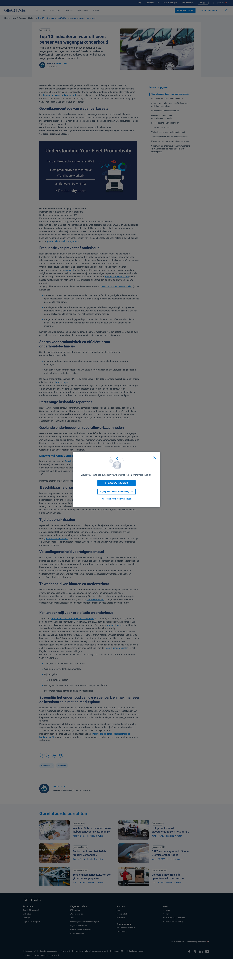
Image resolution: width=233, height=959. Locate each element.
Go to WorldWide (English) (116, 483)
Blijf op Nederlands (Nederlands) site (116, 492)
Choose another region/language (116, 499)
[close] (154, 457)
